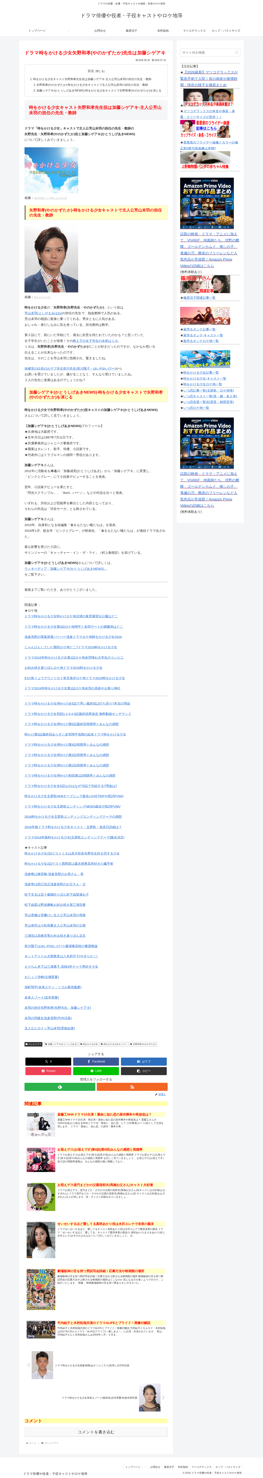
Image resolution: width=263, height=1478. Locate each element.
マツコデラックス (202, 1466)
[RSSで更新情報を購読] (132, 1087)
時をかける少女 (42, 297)
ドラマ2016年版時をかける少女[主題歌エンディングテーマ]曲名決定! (75, 837)
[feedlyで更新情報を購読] (60, 1087)
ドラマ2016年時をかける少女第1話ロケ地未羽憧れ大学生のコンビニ (74, 657)
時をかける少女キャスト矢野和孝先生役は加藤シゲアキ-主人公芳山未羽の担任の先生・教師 (92, 79)
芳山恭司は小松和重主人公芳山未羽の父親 (55, 925)
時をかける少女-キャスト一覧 (204, 378)
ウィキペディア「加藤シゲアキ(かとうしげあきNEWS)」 (66, 569)
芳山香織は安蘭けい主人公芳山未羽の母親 (55, 915)
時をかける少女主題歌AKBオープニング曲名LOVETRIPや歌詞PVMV (74, 796)
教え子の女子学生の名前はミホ (95, 341)
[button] (144, 1071)
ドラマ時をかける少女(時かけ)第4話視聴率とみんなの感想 (67, 744)
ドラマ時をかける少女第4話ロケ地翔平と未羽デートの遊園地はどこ (74, 626)
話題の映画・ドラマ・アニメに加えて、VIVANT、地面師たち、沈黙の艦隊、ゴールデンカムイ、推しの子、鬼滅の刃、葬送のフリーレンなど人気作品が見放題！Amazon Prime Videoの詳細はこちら (209, 250)
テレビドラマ (34, 1044)
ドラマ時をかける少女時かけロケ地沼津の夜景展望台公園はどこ (71, 616)
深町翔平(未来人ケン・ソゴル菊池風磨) (53, 987)
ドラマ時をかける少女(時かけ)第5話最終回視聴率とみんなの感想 (72, 724)
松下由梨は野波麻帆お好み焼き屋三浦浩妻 (55, 905)
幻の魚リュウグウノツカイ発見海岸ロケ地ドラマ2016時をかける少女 (75, 678)
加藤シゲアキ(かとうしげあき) (62, 1044)
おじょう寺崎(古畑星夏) (42, 977)
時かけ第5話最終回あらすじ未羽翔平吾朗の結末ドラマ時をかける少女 (75, 734)
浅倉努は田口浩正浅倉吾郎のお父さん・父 (55, 884)
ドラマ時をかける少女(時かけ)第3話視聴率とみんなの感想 (67, 755)
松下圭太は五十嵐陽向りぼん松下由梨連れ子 (57, 894)
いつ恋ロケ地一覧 (196, 408)
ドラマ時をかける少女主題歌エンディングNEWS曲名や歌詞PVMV (73, 806)
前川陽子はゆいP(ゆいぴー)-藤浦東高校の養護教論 (61, 946)
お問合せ (155, 1466)
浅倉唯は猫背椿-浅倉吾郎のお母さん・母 (54, 874)
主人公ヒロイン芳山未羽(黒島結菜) (50, 1028)
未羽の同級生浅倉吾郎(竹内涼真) (48, 1018)
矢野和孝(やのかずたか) (144, 1044)
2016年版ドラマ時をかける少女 (50, 198)
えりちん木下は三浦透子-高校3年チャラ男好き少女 (61, 966)
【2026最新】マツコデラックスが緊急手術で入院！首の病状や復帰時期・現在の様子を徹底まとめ (209, 78)
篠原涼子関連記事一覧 (199, 298)
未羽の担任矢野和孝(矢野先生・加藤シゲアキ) (58, 1008)
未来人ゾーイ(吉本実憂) (42, 997)
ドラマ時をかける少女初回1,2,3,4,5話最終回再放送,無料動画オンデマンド (78, 714)
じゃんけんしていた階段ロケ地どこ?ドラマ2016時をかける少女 (71, 647)
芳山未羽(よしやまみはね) (43, 313)
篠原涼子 (169, 1466)
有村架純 (183, 1466)
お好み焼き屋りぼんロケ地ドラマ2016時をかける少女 (64, 668)
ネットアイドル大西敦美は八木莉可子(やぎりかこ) (61, 956)
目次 (91, 71)
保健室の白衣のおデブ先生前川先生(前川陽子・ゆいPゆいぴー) (70, 368)
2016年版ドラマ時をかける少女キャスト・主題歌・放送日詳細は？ (73, 827)
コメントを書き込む (96, 1432)
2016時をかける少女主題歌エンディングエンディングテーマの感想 (73, 816)
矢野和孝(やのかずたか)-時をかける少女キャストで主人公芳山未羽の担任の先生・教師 (92, 84)
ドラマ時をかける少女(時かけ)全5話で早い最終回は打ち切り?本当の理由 (77, 703)
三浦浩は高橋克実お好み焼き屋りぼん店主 (55, 935)
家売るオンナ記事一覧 (199, 329)
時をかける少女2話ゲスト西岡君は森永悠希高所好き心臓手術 (69, 863)
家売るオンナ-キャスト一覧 (203, 335)
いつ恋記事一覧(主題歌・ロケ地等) (208, 390)
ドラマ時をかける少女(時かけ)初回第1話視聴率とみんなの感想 (70, 775)
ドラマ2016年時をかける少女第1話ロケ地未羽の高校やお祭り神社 (72, 688)
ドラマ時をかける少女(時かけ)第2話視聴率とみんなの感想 (67, 765)
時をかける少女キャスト (115, 1044)
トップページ (132, 1466)
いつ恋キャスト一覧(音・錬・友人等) (210, 396)
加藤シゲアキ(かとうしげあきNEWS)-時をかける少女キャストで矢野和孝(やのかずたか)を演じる (98, 90)
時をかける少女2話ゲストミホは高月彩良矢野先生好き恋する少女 (72, 853)
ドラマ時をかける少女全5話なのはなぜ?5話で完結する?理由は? (71, 786)
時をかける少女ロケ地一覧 (202, 384)
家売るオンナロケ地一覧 (201, 341)
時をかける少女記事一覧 (201, 372)
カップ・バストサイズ (227, 1466)
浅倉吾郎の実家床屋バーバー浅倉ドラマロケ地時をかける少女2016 (73, 637)
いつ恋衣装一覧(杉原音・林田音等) (208, 402)
